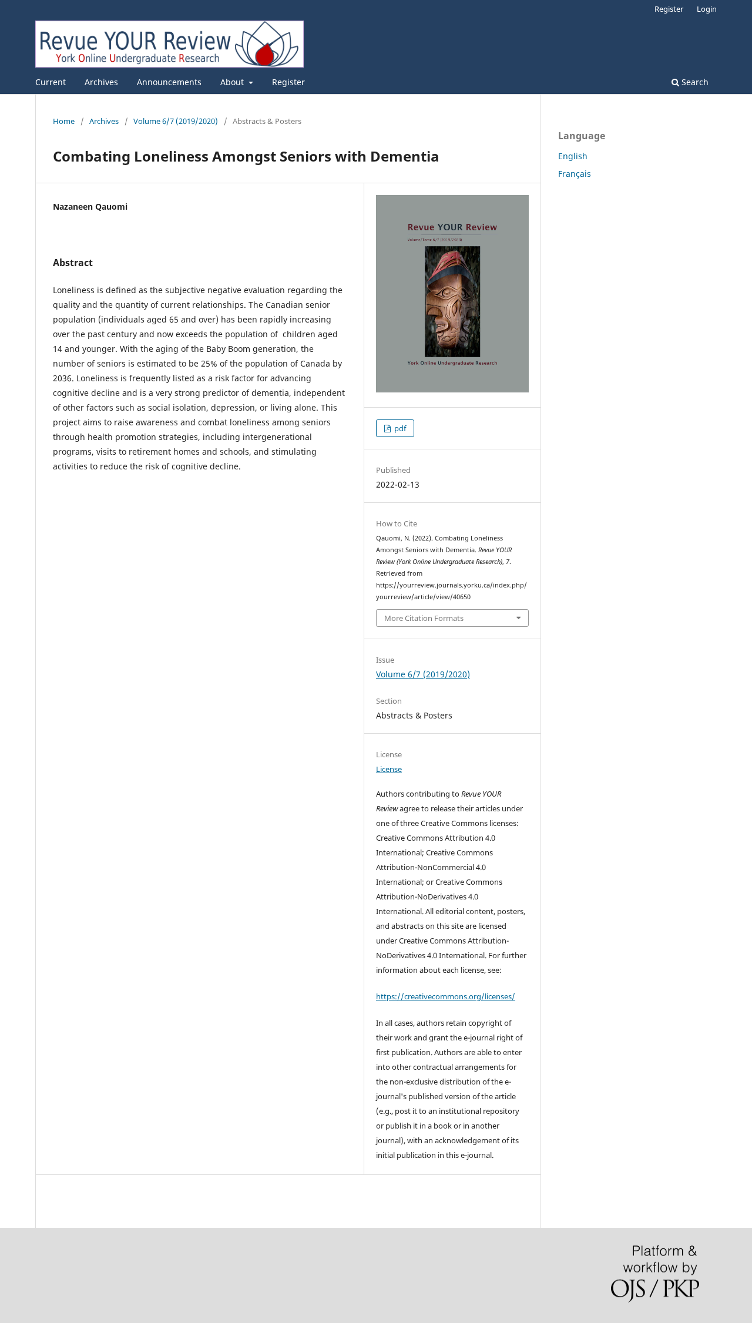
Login (707, 9)
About (233, 82)
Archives (101, 82)
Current (50, 82)
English (573, 156)
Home (64, 121)
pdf (399, 428)
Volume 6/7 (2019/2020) (175, 121)
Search (694, 82)
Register (288, 82)
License (389, 769)
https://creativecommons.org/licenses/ (445, 996)
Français (574, 173)
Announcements (169, 82)
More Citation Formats (424, 618)
